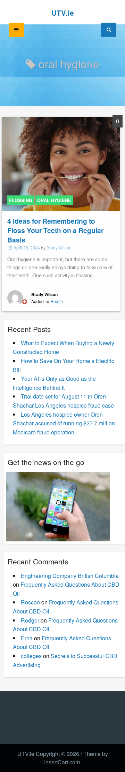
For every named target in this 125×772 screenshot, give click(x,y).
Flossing (20, 200)
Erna (27, 638)
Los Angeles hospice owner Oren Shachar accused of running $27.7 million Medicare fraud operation (64, 423)
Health (56, 301)
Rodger (30, 620)
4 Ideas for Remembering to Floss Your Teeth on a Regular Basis (55, 230)
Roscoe (30, 602)
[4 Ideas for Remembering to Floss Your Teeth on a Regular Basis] (61, 163)
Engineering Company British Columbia (70, 576)
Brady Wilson (59, 247)
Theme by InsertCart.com (76, 758)
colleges (31, 656)
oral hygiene (54, 200)
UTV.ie (62, 13)
